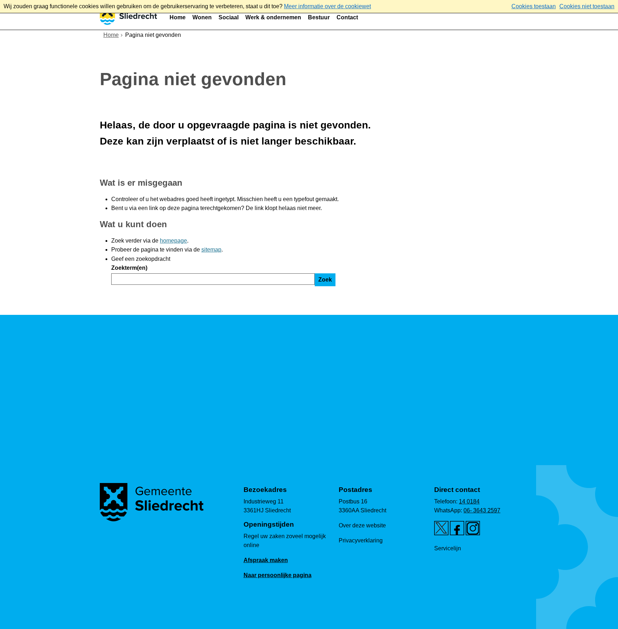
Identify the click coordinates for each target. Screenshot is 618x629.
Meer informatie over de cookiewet (327, 6)
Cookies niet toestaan (586, 6)
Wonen (202, 17)
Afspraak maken (266, 560)
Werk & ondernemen (273, 17)
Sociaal (229, 17)
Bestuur (319, 17)
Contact (347, 17)
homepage (173, 241)
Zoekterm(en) (129, 268)
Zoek (325, 280)
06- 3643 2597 (482, 510)
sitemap (211, 250)
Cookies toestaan (533, 6)
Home (178, 17)
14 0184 (469, 501)
